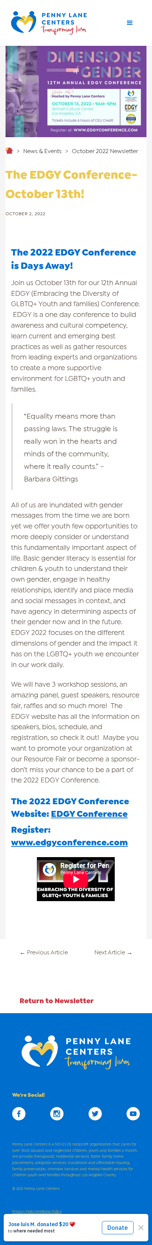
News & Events (42, 150)
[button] (130, 23)
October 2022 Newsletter (105, 150)
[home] (51, 23)
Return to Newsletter (57, 1000)
